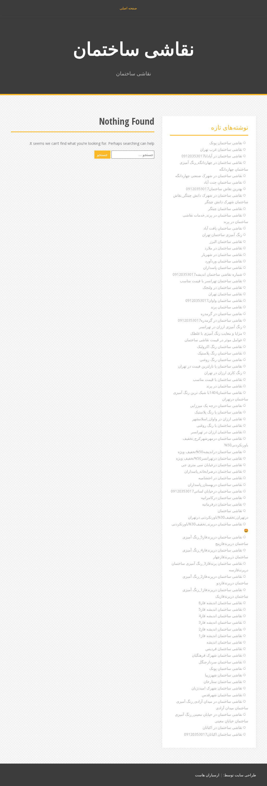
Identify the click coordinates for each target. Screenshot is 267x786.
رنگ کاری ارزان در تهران (223, 372)
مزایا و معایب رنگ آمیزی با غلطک (216, 333)
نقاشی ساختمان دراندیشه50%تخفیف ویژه (210, 451)
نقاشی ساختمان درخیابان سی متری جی (211, 464)
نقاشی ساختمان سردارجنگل (220, 661)
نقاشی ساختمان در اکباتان (222, 727)
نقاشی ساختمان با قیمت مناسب (217, 379)
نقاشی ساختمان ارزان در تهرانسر (216, 431)
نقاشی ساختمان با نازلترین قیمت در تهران (210, 366)
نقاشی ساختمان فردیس (223, 648)
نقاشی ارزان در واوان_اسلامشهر (217, 418)
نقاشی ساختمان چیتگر (225, 208)
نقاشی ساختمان (133, 48)
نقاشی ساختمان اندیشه (224, 642)
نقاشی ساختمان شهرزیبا (223, 675)
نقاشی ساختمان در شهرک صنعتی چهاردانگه (208, 175)
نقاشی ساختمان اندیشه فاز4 (220, 615)
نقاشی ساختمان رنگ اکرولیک (219, 346)
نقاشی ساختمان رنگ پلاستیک (220, 353)
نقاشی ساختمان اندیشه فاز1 (220, 635)
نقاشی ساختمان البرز (226, 241)
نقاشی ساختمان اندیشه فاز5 (220, 609)
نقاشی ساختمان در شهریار (222, 254)
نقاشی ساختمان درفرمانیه (222, 504)
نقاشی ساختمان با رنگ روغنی (219, 425)
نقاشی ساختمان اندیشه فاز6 (220, 602)
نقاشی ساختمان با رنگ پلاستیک (218, 412)
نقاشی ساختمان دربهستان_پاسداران (215, 484)
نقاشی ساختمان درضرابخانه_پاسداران (213, 471)
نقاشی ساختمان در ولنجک (222, 287)
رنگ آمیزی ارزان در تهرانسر (220, 326)
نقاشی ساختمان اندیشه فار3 (220, 622)
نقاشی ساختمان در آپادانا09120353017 (211, 155)
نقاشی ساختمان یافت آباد (222, 228)
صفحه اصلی (128, 8)
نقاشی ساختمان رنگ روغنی (221, 359)
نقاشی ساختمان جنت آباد (223, 182)
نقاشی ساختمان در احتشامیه (220, 477)
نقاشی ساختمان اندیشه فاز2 (220, 629)
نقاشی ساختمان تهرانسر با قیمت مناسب (211, 280)
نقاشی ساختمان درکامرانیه (221, 497)
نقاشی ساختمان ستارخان (223, 681)
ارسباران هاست (207, 774)
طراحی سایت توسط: (239, 774)
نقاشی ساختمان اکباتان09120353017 (213, 734)
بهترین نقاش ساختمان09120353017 (214, 188)
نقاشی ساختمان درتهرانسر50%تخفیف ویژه (209, 458)
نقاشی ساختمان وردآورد (223, 261)
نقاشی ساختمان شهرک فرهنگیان (217, 655)
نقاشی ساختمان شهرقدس (222, 694)
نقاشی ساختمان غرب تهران (221, 149)
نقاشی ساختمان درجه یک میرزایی (216, 405)
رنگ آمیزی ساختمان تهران (222, 234)
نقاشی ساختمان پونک (225, 142)
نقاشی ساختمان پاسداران (222, 267)
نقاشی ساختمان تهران (225, 293)
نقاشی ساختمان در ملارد (223, 247)
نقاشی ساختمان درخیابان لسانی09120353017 (206, 491)
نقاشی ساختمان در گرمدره (221, 313)
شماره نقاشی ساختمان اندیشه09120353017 (207, 274)
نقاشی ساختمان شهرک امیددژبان (216, 688)
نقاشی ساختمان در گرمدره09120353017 (210, 320)
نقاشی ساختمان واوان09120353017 (213, 300)
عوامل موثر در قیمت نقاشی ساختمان (213, 339)
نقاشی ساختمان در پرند (224, 385)
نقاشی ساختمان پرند (226, 306)
